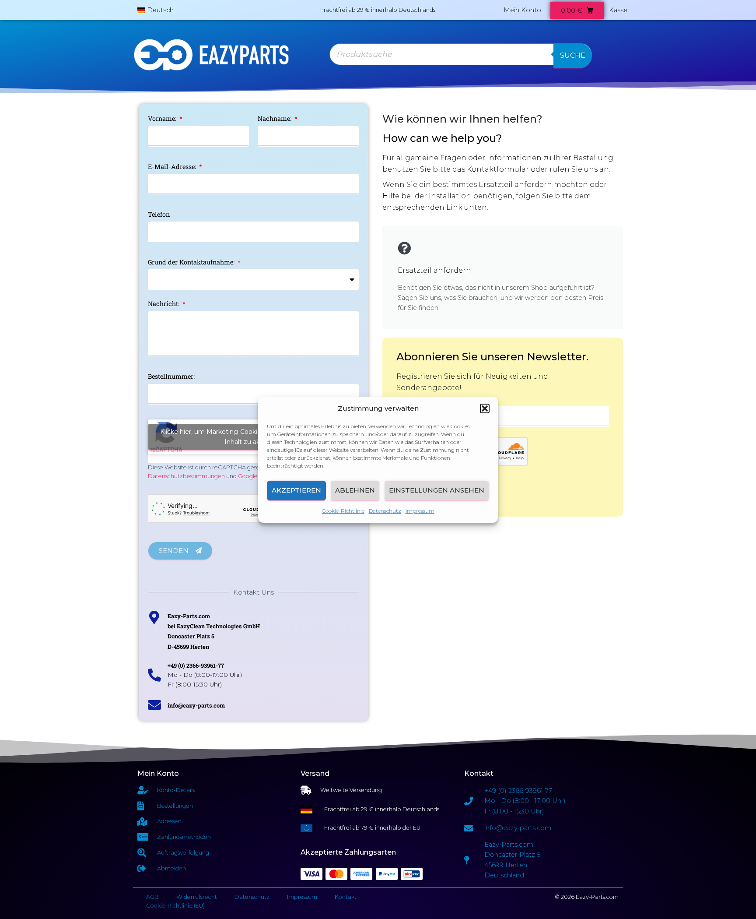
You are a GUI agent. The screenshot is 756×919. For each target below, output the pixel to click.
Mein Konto (522, 10)
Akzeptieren (296, 490)
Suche (572, 55)
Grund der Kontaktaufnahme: (192, 262)
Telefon (159, 214)
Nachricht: (164, 303)
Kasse (618, 10)
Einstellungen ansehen (436, 490)
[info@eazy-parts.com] (154, 704)
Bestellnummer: (171, 376)
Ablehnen (355, 490)
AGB (152, 897)
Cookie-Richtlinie (343, 510)
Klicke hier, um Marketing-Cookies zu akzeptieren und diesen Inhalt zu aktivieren (253, 437)
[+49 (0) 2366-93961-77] (154, 675)
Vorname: (163, 118)
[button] (484, 408)
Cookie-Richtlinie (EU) (175, 905)
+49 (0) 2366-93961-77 (196, 665)
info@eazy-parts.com (196, 705)
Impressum (420, 510)
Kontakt (346, 897)
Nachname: (275, 118)
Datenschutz (385, 510)
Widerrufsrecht (196, 897)
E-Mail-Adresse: (173, 166)
